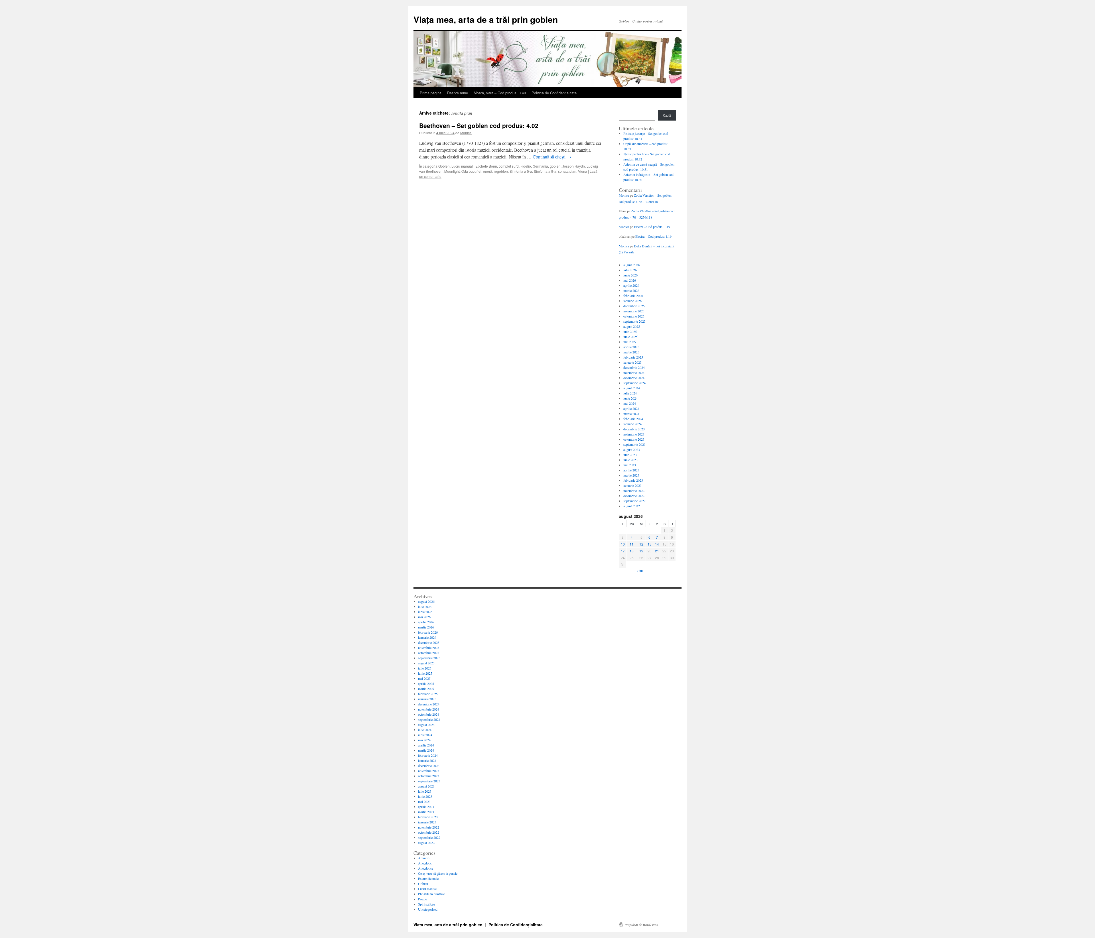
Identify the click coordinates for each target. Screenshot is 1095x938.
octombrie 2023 (633, 439)
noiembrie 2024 (633, 372)
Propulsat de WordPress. (641, 924)
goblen (555, 166)
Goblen (444, 166)
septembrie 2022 (634, 500)
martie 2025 (631, 352)
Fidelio (525, 166)
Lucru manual (462, 166)
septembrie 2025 (634, 321)
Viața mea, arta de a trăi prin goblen (485, 19)
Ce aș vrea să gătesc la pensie (437, 873)
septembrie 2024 (634, 383)
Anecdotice (425, 868)
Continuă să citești (552, 157)
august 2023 (631, 449)
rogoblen (501, 171)
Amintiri (423, 858)
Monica (466, 132)
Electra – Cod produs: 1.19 (652, 226)
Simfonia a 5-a (521, 171)
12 (641, 544)
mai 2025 (629, 341)
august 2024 (631, 388)
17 (623, 550)
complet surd (509, 166)
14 (657, 544)
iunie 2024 (630, 398)
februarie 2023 (633, 480)
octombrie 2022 (633, 495)
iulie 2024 (630, 393)
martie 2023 (631, 475)
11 (632, 544)
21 (657, 550)
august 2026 (631, 265)
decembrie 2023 (634, 429)
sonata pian (567, 171)
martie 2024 (631, 413)
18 (632, 550)
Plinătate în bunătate (431, 894)
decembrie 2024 (634, 367)
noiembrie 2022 (633, 490)
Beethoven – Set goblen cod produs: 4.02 (478, 125)
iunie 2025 (630, 336)
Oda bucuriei (471, 171)
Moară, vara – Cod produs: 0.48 (500, 92)
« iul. (640, 570)
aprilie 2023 (631, 470)
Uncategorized (427, 909)
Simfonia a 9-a (545, 171)
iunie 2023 (630, 459)
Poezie (422, 899)
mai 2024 (629, 403)
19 (641, 550)
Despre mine (457, 92)
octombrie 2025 (633, 316)
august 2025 (631, 326)
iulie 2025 (630, 331)
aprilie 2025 (631, 347)
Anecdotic (425, 863)
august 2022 (631, 506)
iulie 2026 (630, 270)
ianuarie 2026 (632, 300)
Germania (540, 166)
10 (623, 544)
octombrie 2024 (633, 377)
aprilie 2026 (631, 285)
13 (650, 544)
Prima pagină (430, 92)
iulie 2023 (630, 454)
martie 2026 (631, 290)
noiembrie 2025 (633, 311)
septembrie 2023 (634, 444)
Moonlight (452, 171)
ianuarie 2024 (632, 424)
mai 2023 (629, 465)
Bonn (493, 166)
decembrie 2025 (634, 306)
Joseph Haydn (573, 166)
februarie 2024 (633, 418)
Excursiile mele (428, 878)
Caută (667, 115)
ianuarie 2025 (632, 362)
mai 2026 (629, 280)
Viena (582, 171)
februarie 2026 (633, 295)
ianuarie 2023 (632, 485)
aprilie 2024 (631, 408)
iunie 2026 (630, 275)
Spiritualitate (426, 904)
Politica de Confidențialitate (554, 92)
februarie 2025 (633, 357)
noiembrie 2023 (633, 434)
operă (487, 171)
